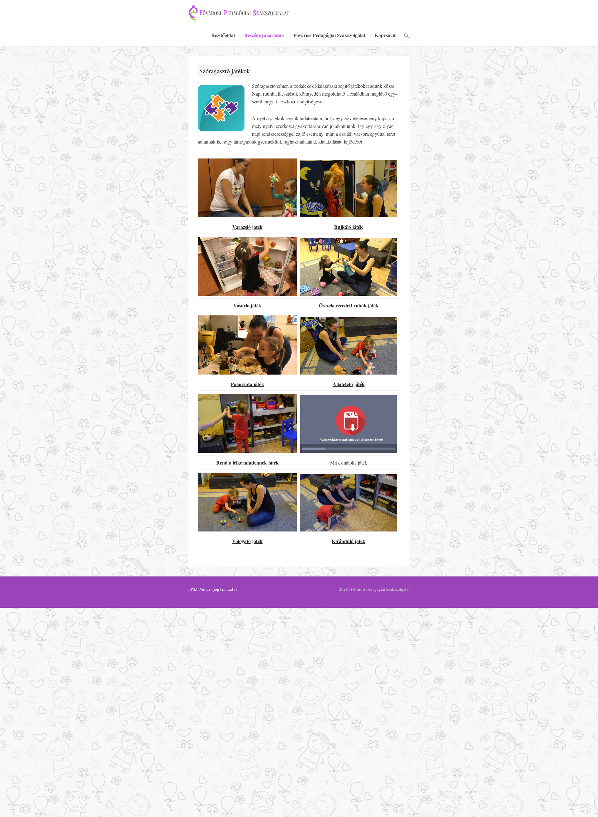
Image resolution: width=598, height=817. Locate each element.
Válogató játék (247, 541)
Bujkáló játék (348, 226)
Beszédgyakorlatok (264, 35)
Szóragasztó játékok (224, 71)
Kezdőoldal (223, 35)
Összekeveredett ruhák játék (348, 305)
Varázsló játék (247, 226)
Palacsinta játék (247, 384)
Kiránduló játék (348, 541)
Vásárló (241, 305)
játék (255, 305)
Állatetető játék (349, 384)
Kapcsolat (385, 35)
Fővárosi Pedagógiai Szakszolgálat (329, 35)
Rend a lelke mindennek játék (247, 462)
